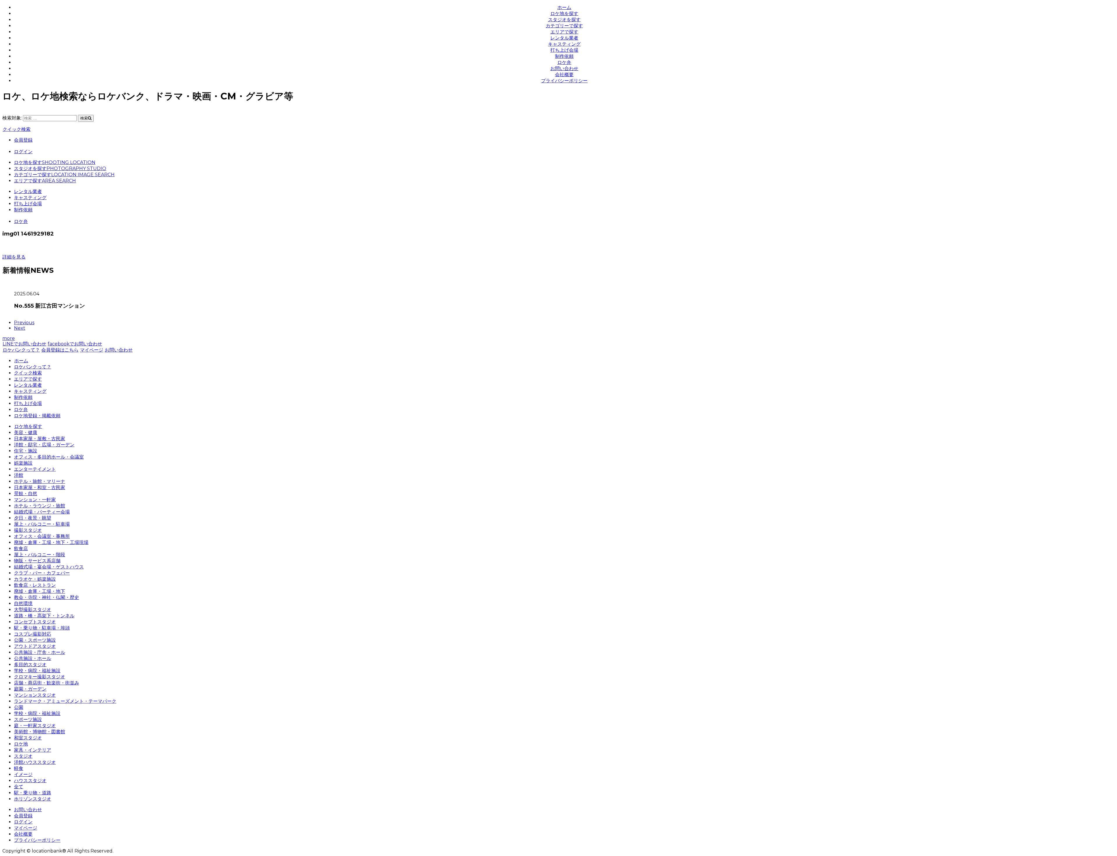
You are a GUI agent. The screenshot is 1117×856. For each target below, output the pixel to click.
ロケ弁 (564, 62)
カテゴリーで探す (564, 25)
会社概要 (564, 74)
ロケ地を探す (564, 13)
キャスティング (564, 44)
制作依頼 (564, 56)
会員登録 (23, 140)
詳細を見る (14, 257)
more (8, 338)
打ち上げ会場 (564, 50)
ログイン (23, 151)
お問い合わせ (564, 68)
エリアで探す (564, 32)
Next (19, 328)
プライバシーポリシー (564, 80)
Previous (24, 322)
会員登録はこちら (60, 350)
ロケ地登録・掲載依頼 (37, 415)
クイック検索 (17, 129)
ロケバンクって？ (21, 350)
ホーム (564, 7)
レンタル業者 (564, 38)
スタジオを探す (564, 19)
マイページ (91, 350)
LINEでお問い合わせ (24, 344)
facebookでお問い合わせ (75, 344)
